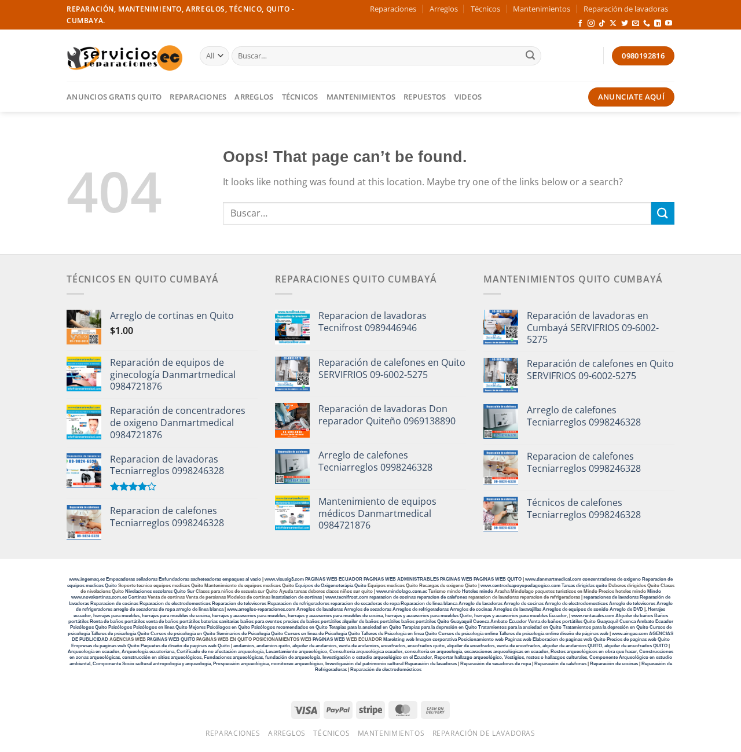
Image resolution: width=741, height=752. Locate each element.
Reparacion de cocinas (114, 603)
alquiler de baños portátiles (371, 621)
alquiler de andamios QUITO (572, 645)
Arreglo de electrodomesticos (576, 603)
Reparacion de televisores (239, 603)
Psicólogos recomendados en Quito (289, 627)
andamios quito (273, 645)
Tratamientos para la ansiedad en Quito (520, 627)
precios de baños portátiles (312, 621)
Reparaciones (393, 8)
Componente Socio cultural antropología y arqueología (152, 663)
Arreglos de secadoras (367, 609)
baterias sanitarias (220, 621)
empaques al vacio (241, 579)
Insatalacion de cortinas (297, 597)
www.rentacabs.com (592, 615)
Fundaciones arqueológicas (233, 657)
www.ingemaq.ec (87, 579)
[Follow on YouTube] (668, 24)
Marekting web (398, 639)
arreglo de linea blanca (199, 609)
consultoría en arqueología (433, 651)
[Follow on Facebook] (580, 24)
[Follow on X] (613, 24)
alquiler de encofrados (470, 645)
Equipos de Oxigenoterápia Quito (330, 585)
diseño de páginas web (584, 633)
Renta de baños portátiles (117, 621)
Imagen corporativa (436, 639)
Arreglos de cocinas (471, 609)
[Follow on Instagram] (591, 24)
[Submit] (530, 56)
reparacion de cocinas (392, 597)
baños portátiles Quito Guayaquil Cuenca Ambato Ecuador (464, 621)
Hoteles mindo (477, 591)
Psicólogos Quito (88, 627)
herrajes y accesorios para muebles (248, 615)
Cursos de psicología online (468, 633)
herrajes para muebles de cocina (176, 615)
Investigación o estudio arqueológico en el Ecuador (377, 657)
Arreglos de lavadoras (319, 609)
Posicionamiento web (481, 639)
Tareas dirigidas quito (584, 585)
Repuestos (424, 96)
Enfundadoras (174, 579)
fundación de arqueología (292, 657)
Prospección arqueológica (241, 663)
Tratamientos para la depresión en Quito (605, 627)
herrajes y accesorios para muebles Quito (428, 615)
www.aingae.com (630, 633)
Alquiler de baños (634, 615)
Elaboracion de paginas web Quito (569, 639)
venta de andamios (359, 645)
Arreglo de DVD (626, 609)
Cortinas (137, 597)
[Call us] (646, 24)
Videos (468, 96)
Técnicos (485, 8)
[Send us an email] (635, 24)
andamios (243, 645)
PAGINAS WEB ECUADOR (333, 579)
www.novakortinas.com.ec (99, 597)
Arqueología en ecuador (93, 651)
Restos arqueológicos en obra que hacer (594, 651)
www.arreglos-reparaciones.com (261, 609)
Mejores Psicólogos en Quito (219, 627)
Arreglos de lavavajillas (517, 609)
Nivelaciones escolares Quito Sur (160, 591)
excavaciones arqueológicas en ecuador (506, 651)
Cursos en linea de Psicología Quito (322, 633)
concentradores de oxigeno (611, 579)
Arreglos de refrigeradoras (420, 609)
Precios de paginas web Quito (638, 639)
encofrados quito (426, 645)
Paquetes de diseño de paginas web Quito (185, 645)
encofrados (393, 645)
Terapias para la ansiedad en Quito (365, 627)
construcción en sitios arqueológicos (161, 657)
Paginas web (518, 639)
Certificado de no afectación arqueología (220, 651)
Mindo (654, 591)
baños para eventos (261, 621)
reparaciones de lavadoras (611, 597)
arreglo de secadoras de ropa (144, 609)
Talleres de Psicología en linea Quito (399, 633)
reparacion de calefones (442, 597)
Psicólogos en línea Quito (160, 627)
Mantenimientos (541, 8)
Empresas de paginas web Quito (105, 645)
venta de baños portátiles (173, 621)
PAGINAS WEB (457, 579)
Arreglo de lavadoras (480, 603)
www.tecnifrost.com (346, 597)
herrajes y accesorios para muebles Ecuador (520, 615)
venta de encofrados (518, 645)
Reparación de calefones (560, 663)
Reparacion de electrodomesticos (175, 603)
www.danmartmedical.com (553, 579)
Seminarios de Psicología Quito (250, 633)
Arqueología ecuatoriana (148, 651)
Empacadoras (120, 579)
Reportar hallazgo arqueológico (468, 657)
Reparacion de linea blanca (429, 603)
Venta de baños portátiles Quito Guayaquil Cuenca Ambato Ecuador (600, 621)
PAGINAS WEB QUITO (498, 579)
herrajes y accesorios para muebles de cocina (335, 615)
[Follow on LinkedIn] (657, 24)
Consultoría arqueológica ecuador (365, 651)
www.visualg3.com (284, 579)
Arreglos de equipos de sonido (575, 609)
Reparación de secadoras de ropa (495, 663)
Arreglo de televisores (632, 603)
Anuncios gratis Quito (114, 96)
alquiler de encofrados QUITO (635, 645)
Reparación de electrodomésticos (385, 669)
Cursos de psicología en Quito (183, 633)
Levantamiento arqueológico (296, 651)
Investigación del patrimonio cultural (364, 663)
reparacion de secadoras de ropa (365, 603)
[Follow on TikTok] (602, 24)
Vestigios (514, 657)
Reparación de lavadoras (626, 8)
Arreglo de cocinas (524, 603)
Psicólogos (120, 627)
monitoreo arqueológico (297, 663)
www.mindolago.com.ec (401, 591)
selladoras (146, 579)
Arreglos (444, 8)
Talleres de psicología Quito (120, 633)
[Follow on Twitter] (624, 24)
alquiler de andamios (314, 645)
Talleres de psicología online (529, 633)
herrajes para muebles (116, 615)
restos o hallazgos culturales (556, 657)
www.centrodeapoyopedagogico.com (520, 585)
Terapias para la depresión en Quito (439, 627)
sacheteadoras (205, 579)
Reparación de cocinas (614, 663)
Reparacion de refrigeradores (298, 603)
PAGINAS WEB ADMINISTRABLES (402, 579)
